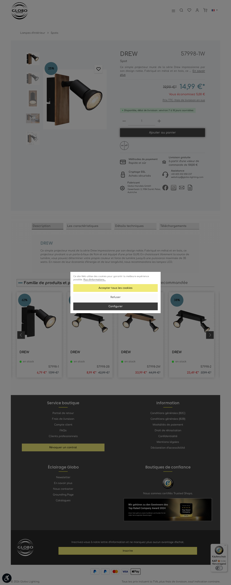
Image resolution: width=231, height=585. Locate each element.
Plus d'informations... (94, 279)
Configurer (115, 306)
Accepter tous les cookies (115, 288)
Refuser (115, 297)
